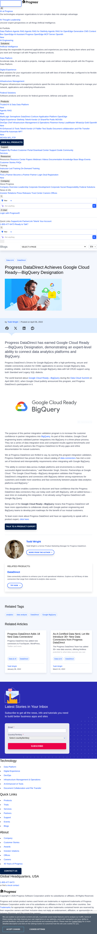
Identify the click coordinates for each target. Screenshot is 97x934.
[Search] (1, 196)
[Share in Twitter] (15, 328)
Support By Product (9, 150)
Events (87, 159)
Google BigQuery (49, 615)
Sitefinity (20, 120)
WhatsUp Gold (82, 123)
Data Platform (6, 31)
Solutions (5, 44)
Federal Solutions (8, 93)
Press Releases (24, 193)
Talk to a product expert (21, 526)
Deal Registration (29, 176)
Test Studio (47, 129)
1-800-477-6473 (7, 224)
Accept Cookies (13, 929)
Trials (6, 805)
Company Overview (9, 187)
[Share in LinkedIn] (24, 328)
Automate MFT (11, 133)
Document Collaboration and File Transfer (22, 788)
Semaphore (15, 117)
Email (10, 727)
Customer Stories (8, 162)
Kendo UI (35, 120)
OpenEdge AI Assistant (14, 34)
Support (4, 147)
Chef (10, 123)
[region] (48, 924)
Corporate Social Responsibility (65, 187)
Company (5, 181)
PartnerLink (27, 221)
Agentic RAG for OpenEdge (60, 31)
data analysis (22, 615)
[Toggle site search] (1, 227)
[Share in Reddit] (32, 328)
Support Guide (55, 150)
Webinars (37, 159)
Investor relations (11, 851)
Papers (29, 159)
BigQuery (45, 436)
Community (68, 150)
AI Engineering (6, 40)
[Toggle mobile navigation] (2, 241)
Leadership (23, 187)
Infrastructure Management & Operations (31, 123)
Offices (54, 193)
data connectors (68, 458)
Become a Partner (21, 175)
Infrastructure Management (12, 81)
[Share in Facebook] (7, 328)
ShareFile (44, 120)
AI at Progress (6, 11)
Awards (7, 847)
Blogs (81, 159)
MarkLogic (4, 117)
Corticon (35, 117)
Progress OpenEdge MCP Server (40, 34)
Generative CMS (81, 31)
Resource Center (18, 159)
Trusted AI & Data (8, 105)
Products (5, 101)
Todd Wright (12, 322)
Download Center (41, 150)
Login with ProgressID (10, 213)
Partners (4, 172)
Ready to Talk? (21, 224)
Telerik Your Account (42, 221)
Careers (46, 193)
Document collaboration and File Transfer (71, 129)
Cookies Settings (37, 929)
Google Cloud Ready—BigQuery (44, 378)
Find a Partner (6, 175)
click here (24, 519)
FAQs (18, 162)
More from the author (39, 552)
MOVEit (58, 120)
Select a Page (29, 247)
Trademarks (5, 907)
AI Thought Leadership (10, 20)
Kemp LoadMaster (67, 123)
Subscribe (37, 746)
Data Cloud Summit (79, 378)
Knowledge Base (70, 159)
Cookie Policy (77, 921)
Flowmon (54, 123)
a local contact (12, 885)
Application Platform (48, 117)
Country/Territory (15, 735)
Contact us (10, 871)
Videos (45, 159)
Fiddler (38, 129)
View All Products (11, 142)
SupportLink (16, 221)
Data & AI (10, 260)
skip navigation (11, 3)
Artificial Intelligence (9, 47)
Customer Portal (25, 150)
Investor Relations (8, 193)
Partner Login (36, 175)
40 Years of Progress (13, 864)
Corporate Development (39, 187)
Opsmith (31, 35)
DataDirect (25, 117)
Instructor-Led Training (10, 169)
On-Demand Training (30, 169)
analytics (9, 615)
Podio (52, 120)
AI (2, 8)
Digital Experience (8, 70)
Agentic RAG (18, 31)
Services (4, 153)
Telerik (28, 120)
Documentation (55, 159)
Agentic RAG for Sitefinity (36, 31)
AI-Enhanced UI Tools (9, 129)
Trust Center (37, 193)
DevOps (3, 123)
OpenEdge (62, 117)
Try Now (14, 585)
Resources (5, 156)
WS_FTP (12, 138)
